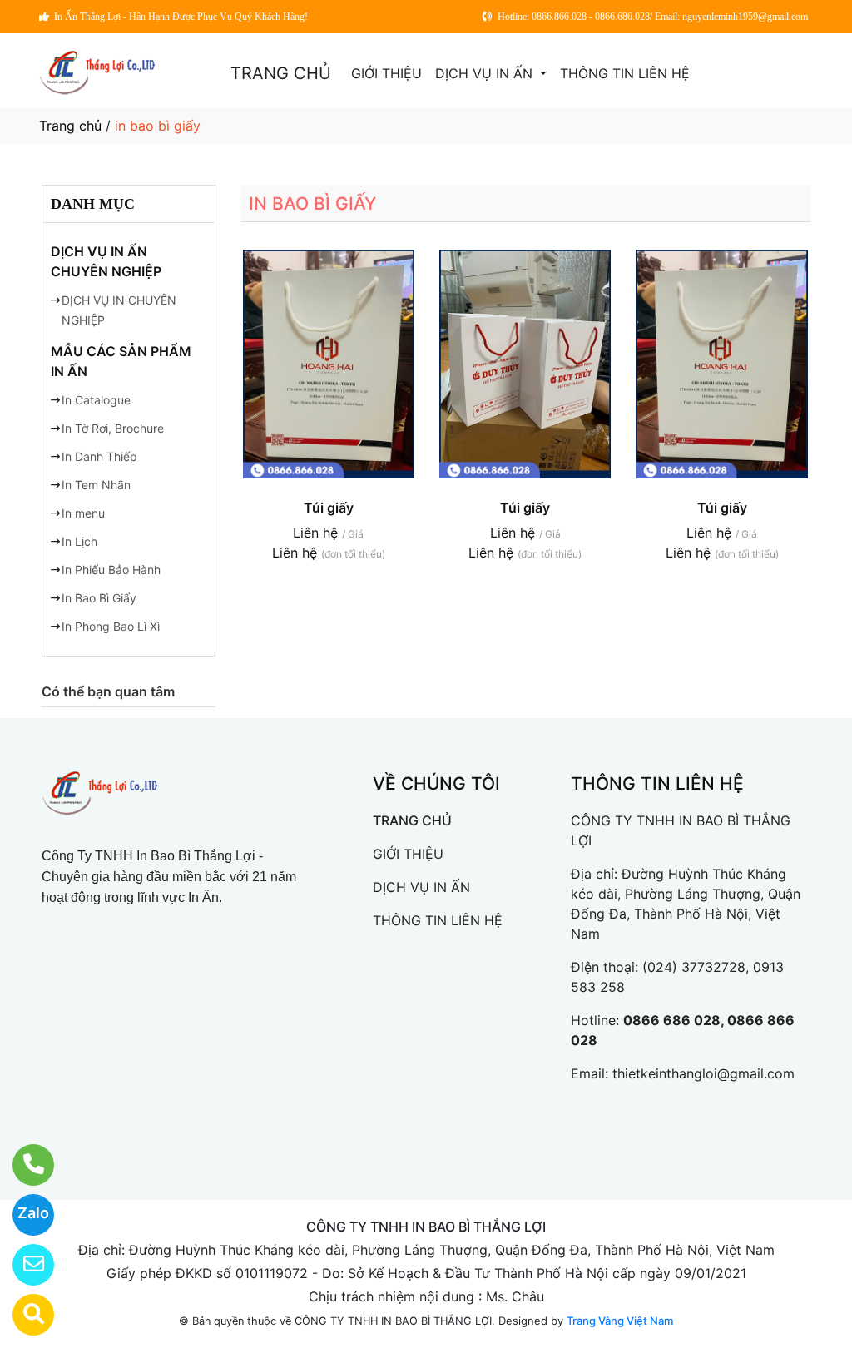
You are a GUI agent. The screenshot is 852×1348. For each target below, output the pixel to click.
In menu (83, 513)
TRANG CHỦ (280, 73)
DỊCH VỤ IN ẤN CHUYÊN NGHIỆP (106, 261)
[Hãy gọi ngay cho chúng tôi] (23, 1165)
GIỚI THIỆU (386, 73)
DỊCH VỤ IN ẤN (486, 73)
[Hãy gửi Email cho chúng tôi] (23, 1265)
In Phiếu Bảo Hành (111, 569)
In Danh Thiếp (99, 456)
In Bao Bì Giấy (99, 598)
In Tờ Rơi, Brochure (113, 428)
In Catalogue (96, 400)
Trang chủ (70, 125)
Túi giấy (329, 507)
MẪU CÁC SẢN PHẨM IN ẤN (121, 361)
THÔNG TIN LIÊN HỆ (625, 73)
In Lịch (79, 541)
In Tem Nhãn (96, 485)
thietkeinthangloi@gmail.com (703, 1073)
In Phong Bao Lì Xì (111, 626)
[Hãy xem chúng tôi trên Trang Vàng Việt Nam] (23, 1314)
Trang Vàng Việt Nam (620, 1320)
